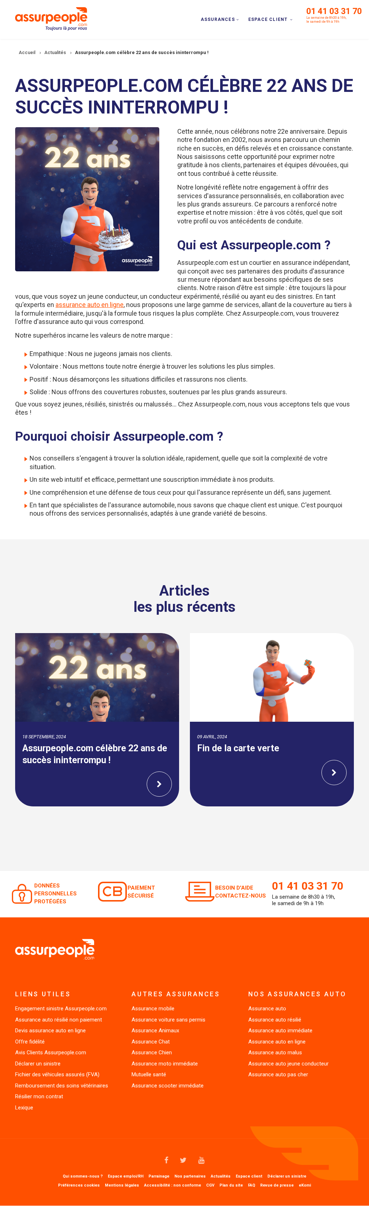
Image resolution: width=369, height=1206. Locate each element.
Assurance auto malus (275, 1052)
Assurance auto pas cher (278, 1074)
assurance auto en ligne (89, 304)
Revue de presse (277, 1185)
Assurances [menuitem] (218, 19)
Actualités (221, 1176)
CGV (210, 1185)
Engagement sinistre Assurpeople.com (61, 1008)
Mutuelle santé (149, 1074)
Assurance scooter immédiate (168, 1085)
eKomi (305, 1185)
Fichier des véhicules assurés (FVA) (57, 1074)
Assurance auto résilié (274, 1019)
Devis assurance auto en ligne (50, 1030)
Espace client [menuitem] (268, 19)
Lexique (24, 1107)
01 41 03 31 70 (334, 11)
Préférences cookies (79, 1185)
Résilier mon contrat (39, 1096)
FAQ (251, 1185)
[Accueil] (51, 18)
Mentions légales (122, 1185)
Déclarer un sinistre (38, 1063)
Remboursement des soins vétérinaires (61, 1085)
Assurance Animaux (155, 1030)
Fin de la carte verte (238, 748)
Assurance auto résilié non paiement (58, 1019)
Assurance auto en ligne (277, 1041)
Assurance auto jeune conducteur (288, 1063)
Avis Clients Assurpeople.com (50, 1052)
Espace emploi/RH (125, 1176)
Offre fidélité (30, 1041)
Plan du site (231, 1185)
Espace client (249, 1176)
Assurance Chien (152, 1052)
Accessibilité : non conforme (172, 1185)
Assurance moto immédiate (165, 1063)
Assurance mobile (153, 1008)
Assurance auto (267, 1008)
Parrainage (158, 1176)
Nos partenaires (190, 1176)
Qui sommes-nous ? (83, 1176)
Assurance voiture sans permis (168, 1019)
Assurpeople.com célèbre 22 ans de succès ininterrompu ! (94, 754)
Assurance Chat (151, 1041)
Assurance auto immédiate (280, 1030)
